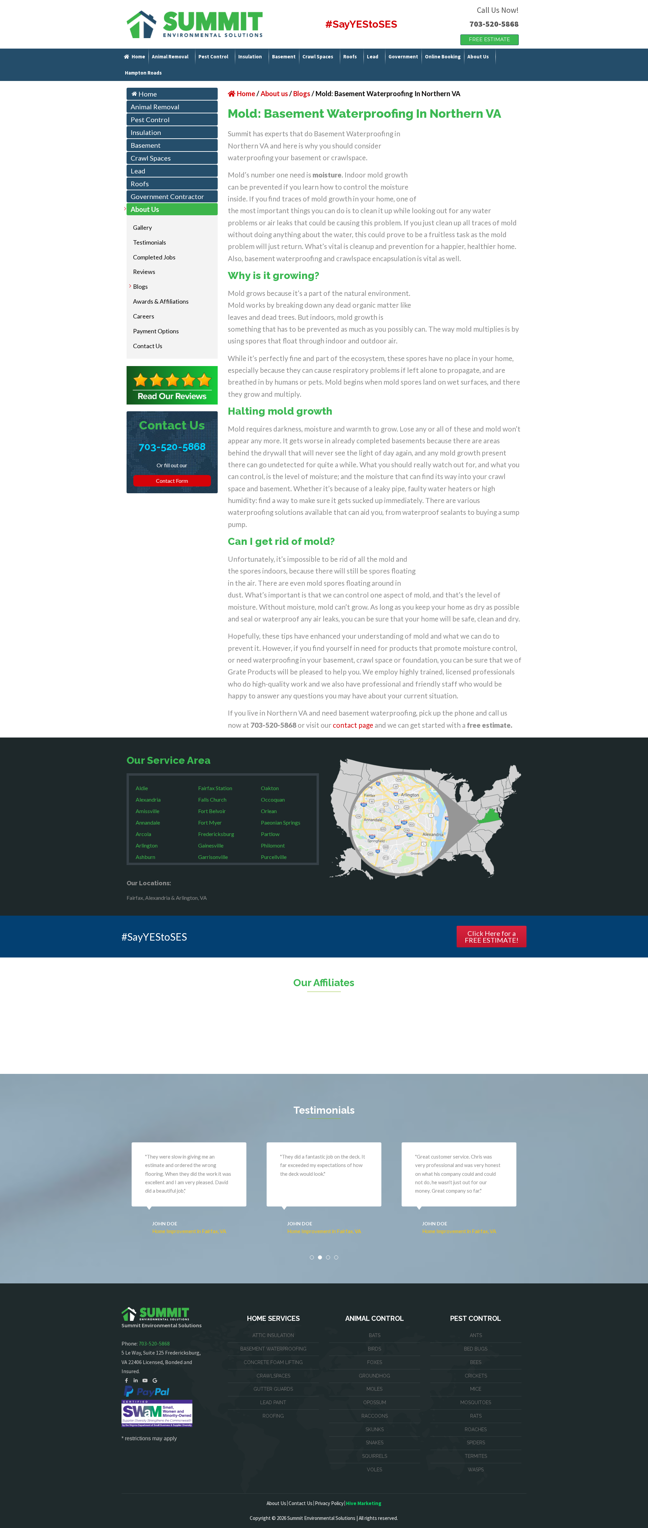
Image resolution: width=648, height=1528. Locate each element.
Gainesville (210, 845)
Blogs (140, 286)
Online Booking (443, 56)
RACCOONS (374, 1416)
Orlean (269, 811)
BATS (374, 1335)
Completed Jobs (154, 257)
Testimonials (149, 242)
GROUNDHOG (374, 1376)
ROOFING (273, 1416)
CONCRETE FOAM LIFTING (273, 1362)
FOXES (374, 1362)
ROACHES (476, 1429)
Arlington (147, 845)
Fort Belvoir (212, 811)
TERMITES (476, 1456)
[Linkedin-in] (135, 1380)
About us (274, 93)
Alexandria (148, 799)
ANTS (476, 1335)
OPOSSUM (374, 1402)
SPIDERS (476, 1442)
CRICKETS (476, 1376)
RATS (476, 1416)
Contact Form (172, 480)
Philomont (273, 845)
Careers (143, 316)
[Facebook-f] (126, 1380)
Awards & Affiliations (161, 301)
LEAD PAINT (273, 1402)
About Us (478, 56)
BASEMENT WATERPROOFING (273, 1349)
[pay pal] (147, 1391)
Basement (284, 56)
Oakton (270, 788)
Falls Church (212, 799)
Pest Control (213, 56)
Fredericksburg (216, 834)
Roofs (350, 56)
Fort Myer (210, 822)
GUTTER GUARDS (273, 1389)
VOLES (374, 1469)
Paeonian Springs (280, 822)
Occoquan (273, 799)
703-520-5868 (494, 24)
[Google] (154, 1380)
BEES (475, 1362)
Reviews (144, 271)
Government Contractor (167, 196)
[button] (312, 1257)
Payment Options (156, 331)
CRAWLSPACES (273, 1376)
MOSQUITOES (475, 1402)
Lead (372, 56)
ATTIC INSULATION (273, 1335)
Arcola (143, 834)
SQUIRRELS (374, 1456)
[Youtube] (145, 1380)
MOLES (374, 1389)
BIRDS (374, 1349)
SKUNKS (375, 1429)
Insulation (250, 56)
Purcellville (274, 857)
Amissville (147, 811)
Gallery (142, 227)
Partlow (270, 834)
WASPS (476, 1469)
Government (403, 56)
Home (138, 56)
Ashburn (145, 857)
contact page (353, 725)
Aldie (142, 788)
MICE (475, 1389)
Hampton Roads (143, 73)
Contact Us (147, 346)
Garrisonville (213, 857)
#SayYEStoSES (361, 24)
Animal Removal (170, 56)
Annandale (148, 822)
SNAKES (374, 1442)
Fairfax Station (215, 788)
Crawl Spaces (317, 56)
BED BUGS (475, 1349)
